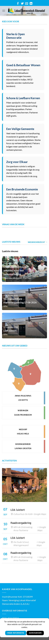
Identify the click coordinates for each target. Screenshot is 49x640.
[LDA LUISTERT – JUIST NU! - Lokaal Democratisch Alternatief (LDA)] (26, 11)
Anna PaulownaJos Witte (23, 398)
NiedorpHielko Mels (23, 431)
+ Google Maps (39, 514)
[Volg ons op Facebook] (18, 3)
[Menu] (3, 10)
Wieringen (27, 278)
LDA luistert (10, 330)
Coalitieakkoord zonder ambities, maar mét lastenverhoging (16, 270)
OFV (5, 306)
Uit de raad (17, 278)
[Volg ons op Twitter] (22, 3)
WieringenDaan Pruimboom (23, 412)
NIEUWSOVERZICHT (36, 242)
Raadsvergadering (20, 523)
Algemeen (7, 278)
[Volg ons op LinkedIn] (31, 3)
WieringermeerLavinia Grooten (23, 446)
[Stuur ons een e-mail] (26, 3)
